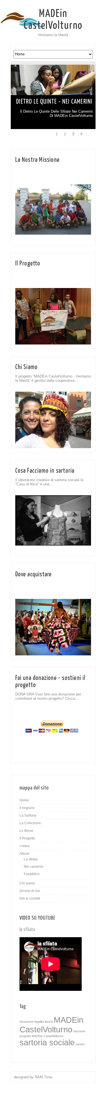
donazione (27, 1021)
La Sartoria (28, 815)
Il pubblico (32, 874)
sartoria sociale (47, 1042)
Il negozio (27, 808)
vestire (80, 1044)
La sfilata (31, 859)
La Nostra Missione (37, 159)
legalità (39, 1021)
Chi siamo (27, 883)
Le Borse (26, 831)
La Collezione (30, 823)
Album (24, 854)
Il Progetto (27, 263)
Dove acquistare (33, 574)
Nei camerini (33, 867)
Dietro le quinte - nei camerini (54, 101)
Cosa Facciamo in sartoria (45, 470)
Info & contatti (30, 898)
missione (79, 1031)
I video (25, 846)
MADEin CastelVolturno (53, 19)
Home (24, 800)
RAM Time (43, 1077)
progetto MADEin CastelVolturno (41, 1036)
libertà (49, 1021)
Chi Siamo (26, 366)
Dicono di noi (30, 891)
